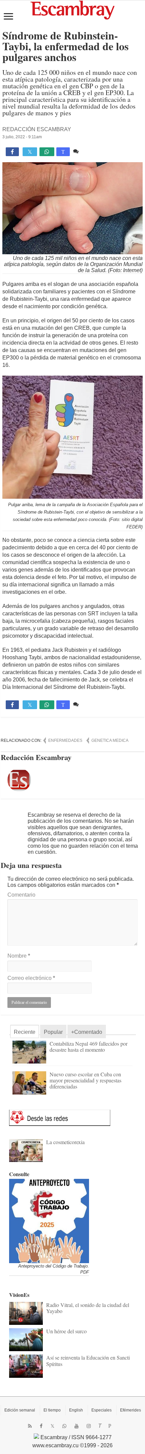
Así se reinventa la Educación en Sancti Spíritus (88, 1360)
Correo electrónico (31, 978)
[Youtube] (76, 1426)
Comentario (21, 895)
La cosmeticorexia (65, 1141)
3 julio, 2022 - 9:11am (22, 137)
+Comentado (86, 1032)
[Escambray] (72, 9)
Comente (91, 151)
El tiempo (52, 1410)
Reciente (24, 1032)
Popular (53, 1032)
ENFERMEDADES (65, 740)
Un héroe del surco (66, 1331)
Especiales (101, 1410)
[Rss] (29, 1426)
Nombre (18, 956)
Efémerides (130, 1410)
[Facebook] (41, 1426)
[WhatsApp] (64, 1426)
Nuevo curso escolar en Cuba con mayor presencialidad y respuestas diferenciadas (85, 1080)
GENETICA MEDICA (109, 740)
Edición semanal (19, 1410)
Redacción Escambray (36, 129)
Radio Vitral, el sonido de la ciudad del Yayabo (87, 1307)
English (76, 1410)
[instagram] (88, 1426)
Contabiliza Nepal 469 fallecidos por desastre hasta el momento (88, 1046)
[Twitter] (52, 1426)
